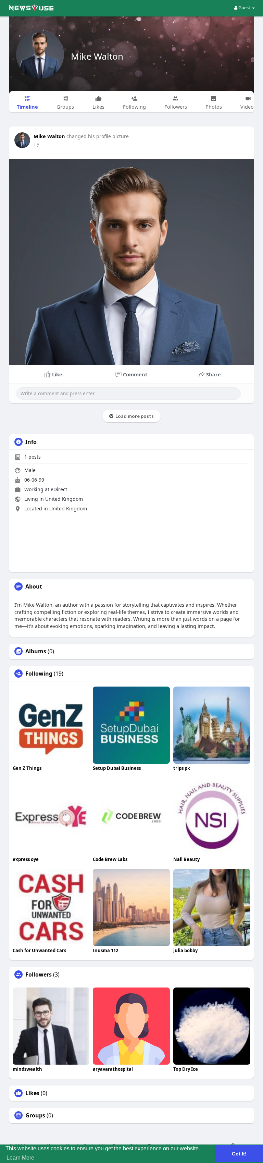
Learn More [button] (20, 1158)
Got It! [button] (239, 1153)
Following (38, 673)
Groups (35, 1115)
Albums (35, 651)
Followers (38, 974)
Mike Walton (97, 56)
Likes (32, 1093)
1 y (36, 144)
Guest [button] (244, 7)
